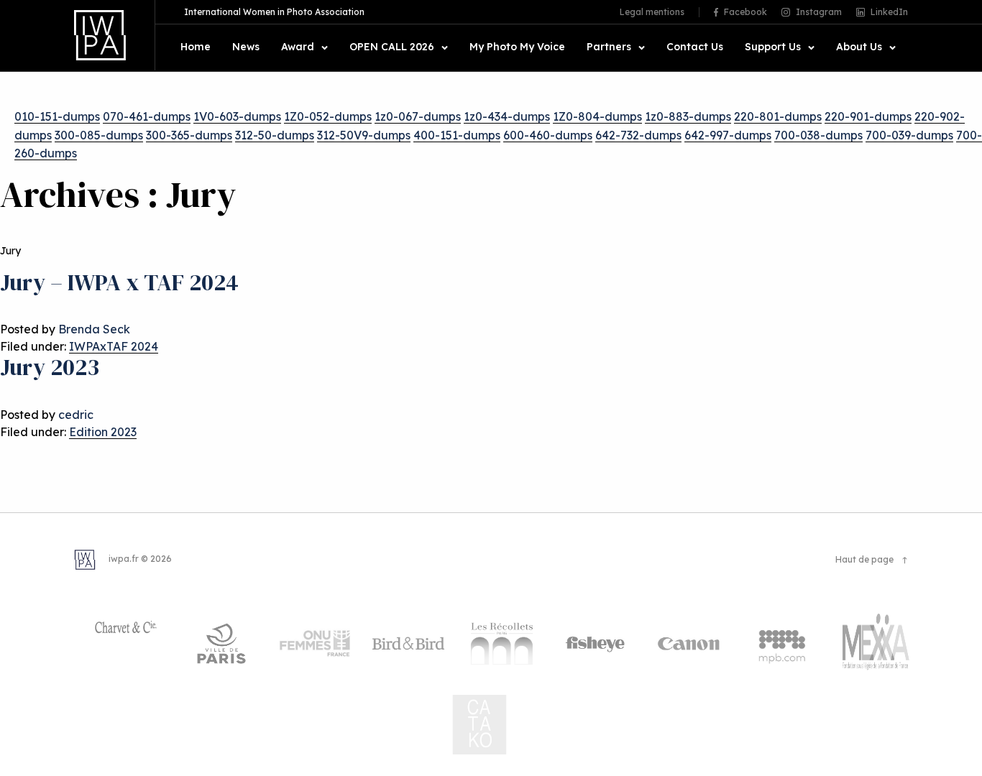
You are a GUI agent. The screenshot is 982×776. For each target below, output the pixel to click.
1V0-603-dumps (237, 116)
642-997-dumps (727, 135)
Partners (609, 47)
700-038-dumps (818, 135)
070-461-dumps (147, 116)
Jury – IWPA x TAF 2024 (119, 282)
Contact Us (694, 47)
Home (195, 47)
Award (297, 47)
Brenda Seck (94, 329)
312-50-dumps (274, 135)
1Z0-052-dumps (328, 116)
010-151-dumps (57, 116)
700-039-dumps (909, 135)
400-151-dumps (456, 135)
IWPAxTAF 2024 (113, 346)
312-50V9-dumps (363, 135)
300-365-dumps (189, 135)
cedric (75, 414)
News (246, 47)
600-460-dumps (547, 135)
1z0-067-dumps (418, 116)
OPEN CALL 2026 (391, 47)
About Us (859, 47)
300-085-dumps (99, 135)
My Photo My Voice (517, 47)
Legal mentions (652, 12)
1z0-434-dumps (507, 116)
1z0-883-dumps (688, 116)
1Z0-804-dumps (597, 116)
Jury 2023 (49, 367)
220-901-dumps (868, 116)
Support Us (773, 47)
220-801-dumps (778, 116)
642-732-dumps (638, 135)
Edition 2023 (103, 432)
